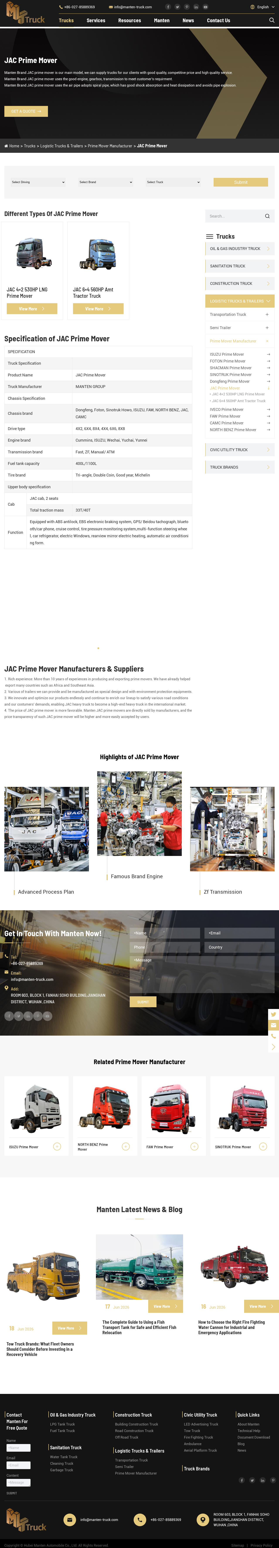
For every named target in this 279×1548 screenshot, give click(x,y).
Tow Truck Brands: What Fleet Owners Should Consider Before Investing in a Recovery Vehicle (40, 1349)
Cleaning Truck (61, 1463)
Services (96, 20)
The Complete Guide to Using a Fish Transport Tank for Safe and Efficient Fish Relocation (139, 1327)
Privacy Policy (261, 1545)
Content (13, 1475)
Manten (162, 20)
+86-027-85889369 (77, 7)
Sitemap (237, 1545)
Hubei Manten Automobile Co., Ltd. (50, 1545)
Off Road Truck (126, 1437)
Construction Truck (231, 283)
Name (11, 1441)
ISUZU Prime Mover (227, 354)
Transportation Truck (228, 314)
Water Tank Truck (63, 1457)
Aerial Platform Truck (200, 1450)
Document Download (254, 1437)
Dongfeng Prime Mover (230, 381)
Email (11, 1458)
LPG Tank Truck (62, 1424)
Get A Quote (26, 111)
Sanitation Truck (227, 266)
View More (32, 308)
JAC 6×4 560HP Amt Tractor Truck (93, 292)
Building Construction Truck (136, 1424)
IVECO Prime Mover (226, 409)
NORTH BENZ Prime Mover (233, 429)
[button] (98, 648)
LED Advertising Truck (201, 1424)
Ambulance (192, 1444)
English (263, 7)
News (188, 20)
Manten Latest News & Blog (139, 1209)
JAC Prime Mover (152, 145)
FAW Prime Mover (225, 416)
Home (14, 145)
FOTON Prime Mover (227, 361)
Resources (129, 20)
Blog (241, 1444)
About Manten (248, 1424)
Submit (241, 182)
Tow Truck (192, 1431)
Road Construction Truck (134, 1431)
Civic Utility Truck (229, 449)
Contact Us (218, 20)
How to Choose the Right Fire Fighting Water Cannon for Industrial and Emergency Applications (231, 1327)
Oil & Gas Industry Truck (235, 248)
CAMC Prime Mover (226, 423)
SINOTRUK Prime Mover (231, 374)
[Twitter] (273, 1014)
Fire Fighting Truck (198, 1437)
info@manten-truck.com (130, 7)
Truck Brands (224, 467)
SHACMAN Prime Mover (231, 368)
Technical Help (249, 1431)
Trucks (66, 20)
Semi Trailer (220, 327)
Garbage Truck (61, 1470)
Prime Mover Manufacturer (110, 145)
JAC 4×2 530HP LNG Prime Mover (27, 292)
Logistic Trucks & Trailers (61, 145)
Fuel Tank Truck (62, 1431)
